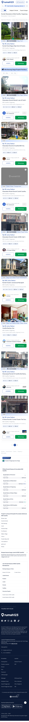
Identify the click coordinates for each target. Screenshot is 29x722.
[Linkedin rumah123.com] (15, 621)
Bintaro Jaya (4, 518)
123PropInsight (4, 674)
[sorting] (7, 10)
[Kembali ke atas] (25, 702)
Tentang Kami (4, 661)
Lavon (2, 526)
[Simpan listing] (26, 24)
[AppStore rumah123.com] (6, 706)
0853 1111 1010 (14, 643)
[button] (14, 6)
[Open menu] (27, 2)
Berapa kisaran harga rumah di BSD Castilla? (12, 552)
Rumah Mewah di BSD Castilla (8, 597)
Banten (14, 451)
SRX (15, 686)
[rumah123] (14, 615)
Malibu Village (4, 534)
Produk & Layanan (5, 664)
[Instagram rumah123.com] (8, 621)
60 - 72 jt (13, 73)
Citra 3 (2, 536)
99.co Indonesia (18, 681)
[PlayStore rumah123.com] (17, 706)
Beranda (2, 451)
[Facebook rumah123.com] (2, 621)
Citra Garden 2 (4, 541)
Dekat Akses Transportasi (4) (19, 20)
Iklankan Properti (18, 661)
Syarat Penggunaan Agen (6, 686)
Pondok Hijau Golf (5, 539)
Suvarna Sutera (4, 521)
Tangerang (20, 451)
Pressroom (3, 672)
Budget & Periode (14, 10)
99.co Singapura (18, 684)
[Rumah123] (8, 2)
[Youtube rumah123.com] (11, 621)
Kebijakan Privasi (5, 681)
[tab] (14, 569)
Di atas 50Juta (17, 572)
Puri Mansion (4, 531)
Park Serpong (4, 523)
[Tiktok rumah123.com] (18, 621)
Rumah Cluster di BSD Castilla (8, 594)
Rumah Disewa (9, 451)
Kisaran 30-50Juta (6, 572)
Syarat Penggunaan (5, 684)
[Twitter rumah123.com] (5, 621)
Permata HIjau (4, 528)
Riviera (2, 546)
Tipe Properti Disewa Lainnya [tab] (8, 606)
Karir (2, 669)
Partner (2, 666)
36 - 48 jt (5, 73)
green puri (3, 544)
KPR (15, 664)
